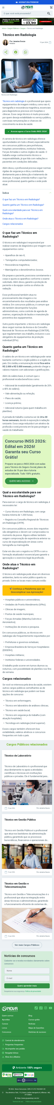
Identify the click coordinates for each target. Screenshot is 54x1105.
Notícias (32, 1024)
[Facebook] (40, 1008)
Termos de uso (18, 1101)
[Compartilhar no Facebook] (15, 52)
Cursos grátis (34, 1020)
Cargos (22, 28)
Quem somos (7, 1016)
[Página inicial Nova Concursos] (10, 1009)
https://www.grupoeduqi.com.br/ (28, 1098)
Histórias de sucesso (37, 1032)
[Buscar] (50, 14)
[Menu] (3, 8)
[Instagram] (45, 1008)
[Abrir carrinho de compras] (51, 7)
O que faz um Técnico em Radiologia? (21, 199)
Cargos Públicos (13, 28)
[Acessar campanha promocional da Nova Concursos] (27, 21)
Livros (4, 1028)
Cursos (5, 1024)
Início (4, 28)
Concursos (6, 1032)
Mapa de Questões (36, 1028)
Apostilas (6, 1020)
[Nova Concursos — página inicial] (27, 8)
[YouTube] (50, 1008)
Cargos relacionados (13, 224)
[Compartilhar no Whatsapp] (25, 52)
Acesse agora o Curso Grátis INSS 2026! (29, 131)
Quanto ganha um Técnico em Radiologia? (23, 205)
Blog (30, 1016)
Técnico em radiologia (13, 101)
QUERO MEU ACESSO (19, 481)
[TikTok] (36, 1008)
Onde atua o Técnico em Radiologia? (20, 218)
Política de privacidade (33, 991)
